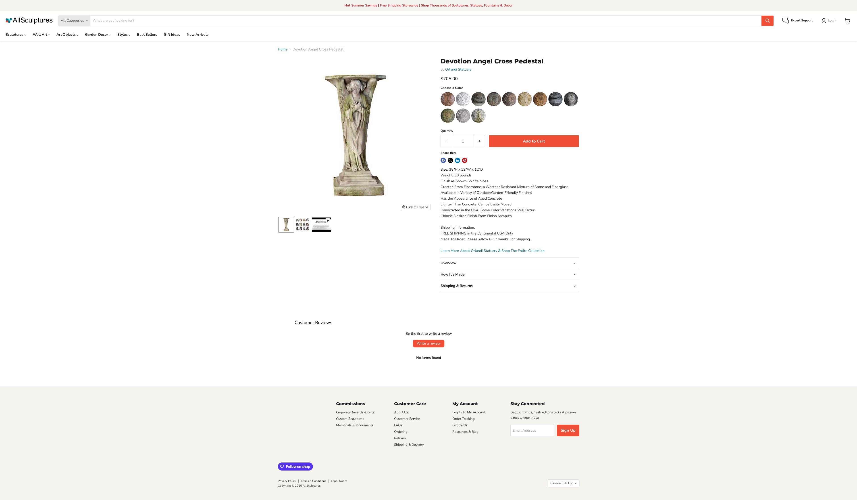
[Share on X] (450, 160)
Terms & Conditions (313, 481)
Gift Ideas (172, 34)
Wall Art (40, 34)
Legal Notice (339, 481)
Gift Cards (459, 425)
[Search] (767, 21)
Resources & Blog (465, 431)
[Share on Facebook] (443, 160)
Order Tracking (463, 418)
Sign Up (568, 430)
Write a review (429, 343)
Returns (400, 438)
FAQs (398, 425)
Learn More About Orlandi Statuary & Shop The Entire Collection (493, 250)
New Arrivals (197, 34)
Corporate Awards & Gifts (355, 412)
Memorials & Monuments (354, 425)
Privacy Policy (287, 481)
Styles (123, 34)
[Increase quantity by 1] (479, 141)
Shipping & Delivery (409, 444)
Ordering (401, 431)
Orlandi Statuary (458, 69)
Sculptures (15, 34)
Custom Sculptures (350, 418)
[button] (830, 20)
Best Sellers (147, 34)
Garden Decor (97, 34)
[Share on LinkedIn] (457, 160)
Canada (561, 483)
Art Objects (66, 34)
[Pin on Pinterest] (464, 160)
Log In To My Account (468, 412)
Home (283, 49)
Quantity (447, 131)
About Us (401, 412)
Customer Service (407, 418)
